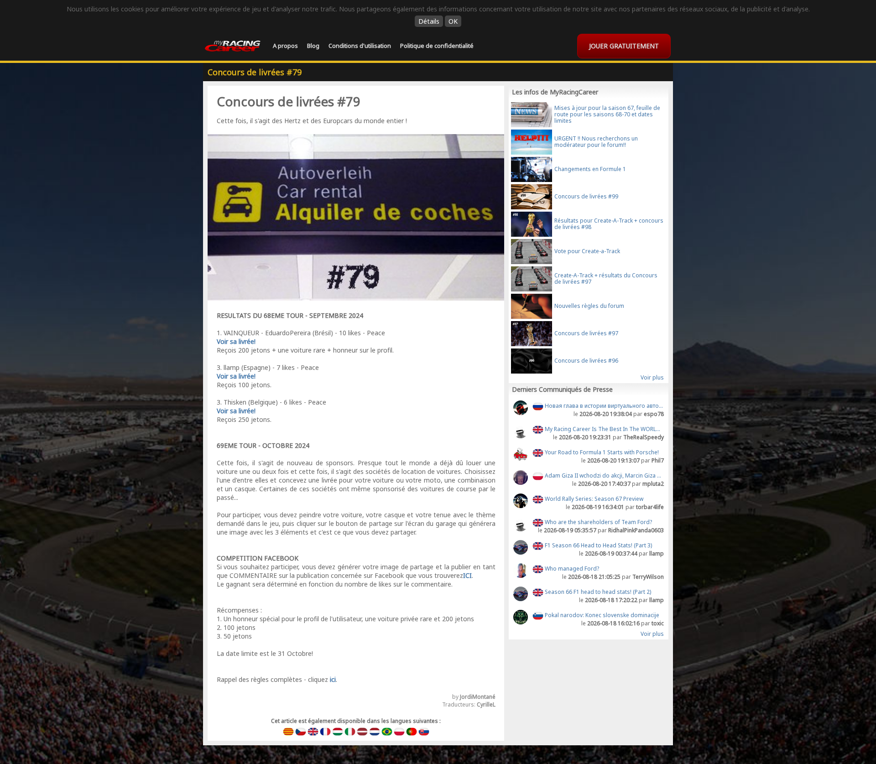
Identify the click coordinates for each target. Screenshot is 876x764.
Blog (313, 46)
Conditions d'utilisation (359, 46)
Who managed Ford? (571, 568)
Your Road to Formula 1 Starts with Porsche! (601, 452)
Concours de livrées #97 (586, 333)
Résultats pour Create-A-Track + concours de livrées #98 (608, 224)
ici (333, 679)
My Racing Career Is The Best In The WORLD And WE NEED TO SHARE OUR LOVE (603, 429)
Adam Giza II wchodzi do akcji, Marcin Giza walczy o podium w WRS (603, 475)
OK (453, 21)
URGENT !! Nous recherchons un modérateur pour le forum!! (596, 142)
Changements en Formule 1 (590, 169)
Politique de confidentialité (437, 46)
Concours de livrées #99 (586, 196)
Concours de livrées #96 (586, 360)
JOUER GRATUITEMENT (624, 46)
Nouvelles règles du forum (589, 306)
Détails (428, 21)
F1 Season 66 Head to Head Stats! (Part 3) (597, 545)
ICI (467, 575)
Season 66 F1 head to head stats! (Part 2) (597, 592)
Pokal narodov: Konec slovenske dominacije (601, 615)
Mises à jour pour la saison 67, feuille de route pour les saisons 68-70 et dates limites (607, 114)
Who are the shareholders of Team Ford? (597, 522)
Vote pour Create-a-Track (587, 251)
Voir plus (652, 377)
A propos (285, 46)
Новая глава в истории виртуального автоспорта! (603, 406)
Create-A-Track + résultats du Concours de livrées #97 (605, 278)
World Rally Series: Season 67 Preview (593, 499)
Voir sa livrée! (236, 341)
